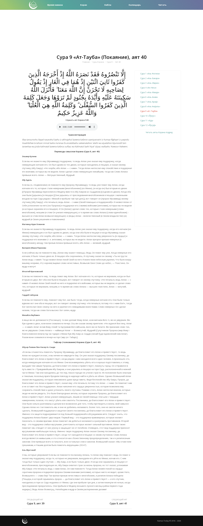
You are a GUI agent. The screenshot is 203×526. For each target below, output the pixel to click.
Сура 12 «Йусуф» (148, 125)
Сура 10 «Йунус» (147, 115)
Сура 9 (109, 62)
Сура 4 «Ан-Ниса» (148, 87)
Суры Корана (98, 62)
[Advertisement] (101, 30)
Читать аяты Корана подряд (158, 132)
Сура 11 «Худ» (146, 120)
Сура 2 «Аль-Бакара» (150, 78)
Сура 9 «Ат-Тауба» (149, 111)
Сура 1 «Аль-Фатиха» (150, 73)
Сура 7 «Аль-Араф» (149, 101)
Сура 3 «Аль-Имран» (149, 83)
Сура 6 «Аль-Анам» (149, 97)
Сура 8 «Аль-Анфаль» (150, 106)
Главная (86, 62)
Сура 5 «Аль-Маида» (149, 92)
